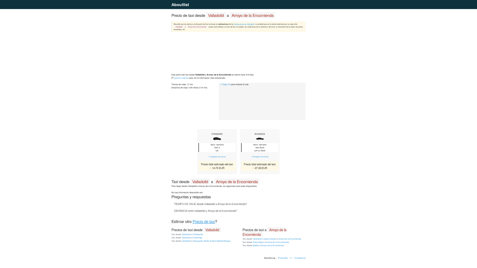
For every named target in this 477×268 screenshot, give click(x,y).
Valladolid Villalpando (187, 234)
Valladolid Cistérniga (186, 237)
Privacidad (283, 257)
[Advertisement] (238, 52)
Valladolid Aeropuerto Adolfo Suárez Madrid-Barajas (201, 240)
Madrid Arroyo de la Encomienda (263, 245)
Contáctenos (300, 257)
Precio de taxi (204, 221)
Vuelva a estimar (181, 77)
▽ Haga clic (225, 84)
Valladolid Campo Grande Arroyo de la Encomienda (271, 238)
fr (290, 257)
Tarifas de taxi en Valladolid (244, 24)
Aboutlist (180, 4)
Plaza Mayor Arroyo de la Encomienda (265, 242)
